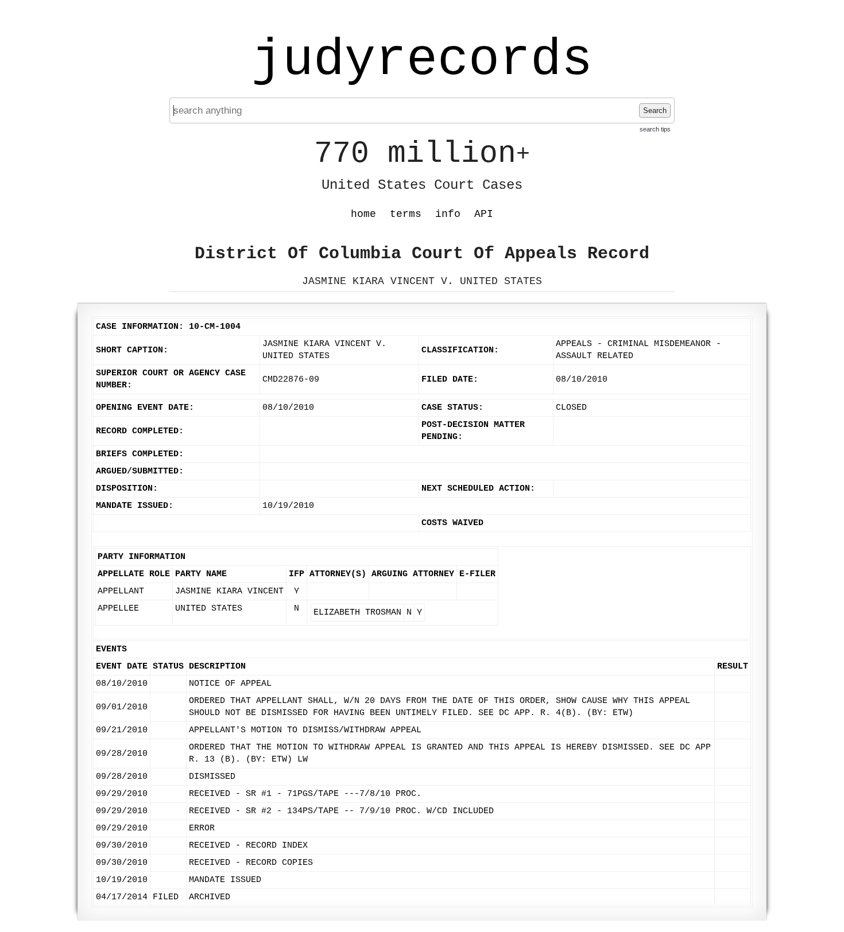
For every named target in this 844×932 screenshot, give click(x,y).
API (483, 214)
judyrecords (422, 60)
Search (655, 110)
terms (405, 214)
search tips (655, 129)
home (363, 214)
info (447, 214)
